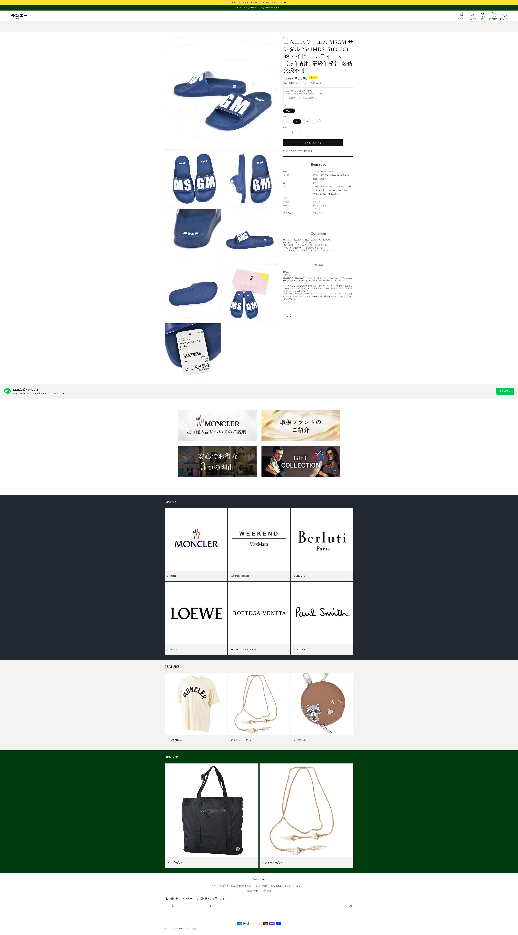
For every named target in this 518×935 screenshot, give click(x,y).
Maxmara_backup (240, 575)
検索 (214, 886)
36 (288, 122)
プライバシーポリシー (294, 886)
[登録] (210, 906)
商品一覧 (462, 18)
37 (297, 121)
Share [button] (289, 316)
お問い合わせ (276, 886)
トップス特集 (174, 740)
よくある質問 (261, 886)
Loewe (170, 649)
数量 (285, 127)
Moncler (171, 575)
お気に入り (505, 18)
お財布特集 (300, 740)
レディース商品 (271, 862)
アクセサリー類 (239, 740)
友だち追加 (505, 391)
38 (307, 121)
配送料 (291, 83)
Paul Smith (300, 649)
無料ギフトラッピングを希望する (302, 98)
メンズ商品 (173, 862)
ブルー (289, 111)
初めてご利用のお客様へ (242, 886)
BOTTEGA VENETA (242, 649)
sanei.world (176, 929)
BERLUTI (299, 575)
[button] (472, 16)
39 (316, 121)
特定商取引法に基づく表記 (259, 890)
